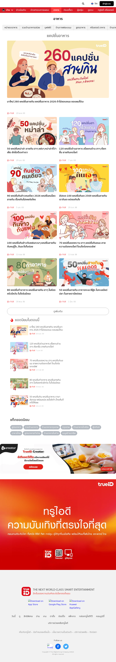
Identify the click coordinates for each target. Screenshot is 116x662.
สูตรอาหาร (80, 27)
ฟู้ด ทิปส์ (10, 113)
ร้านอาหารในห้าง (51, 433)
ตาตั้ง (52, 616)
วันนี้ (14, 616)
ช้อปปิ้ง (61, 616)
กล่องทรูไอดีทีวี (86, 616)
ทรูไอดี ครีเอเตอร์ (106, 10)
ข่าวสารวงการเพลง (40, 10)
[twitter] (66, 646)
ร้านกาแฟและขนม (63, 27)
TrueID (8, 3)
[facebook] (58, 646)
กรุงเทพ (66, 427)
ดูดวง (90, 10)
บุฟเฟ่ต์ (48, 27)
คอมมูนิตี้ (100, 616)
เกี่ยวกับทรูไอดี (25, 632)
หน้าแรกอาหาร (11, 27)
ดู (19, 616)
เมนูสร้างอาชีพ (69, 433)
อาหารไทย (16, 433)
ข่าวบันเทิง (21, 10)
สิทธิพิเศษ (28, 616)
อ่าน (8, 10)
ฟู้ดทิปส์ (96, 427)
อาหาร (56, 10)
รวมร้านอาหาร (31, 427)
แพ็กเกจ (72, 616)
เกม (45, 616)
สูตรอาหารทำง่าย (32, 433)
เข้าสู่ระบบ (107, 3)
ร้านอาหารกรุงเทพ (50, 427)
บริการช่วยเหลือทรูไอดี (58, 623)
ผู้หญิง (80, 10)
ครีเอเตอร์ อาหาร (97, 27)
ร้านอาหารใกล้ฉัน (81, 427)
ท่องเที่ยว (68, 10)
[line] (50, 646)
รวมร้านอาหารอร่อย (31, 27)
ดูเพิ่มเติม (58, 311)
